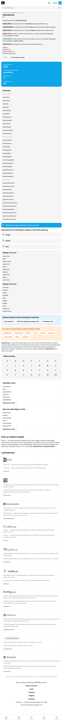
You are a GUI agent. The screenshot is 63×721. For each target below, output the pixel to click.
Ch (56, 375)
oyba (35, 333)
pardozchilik (8, 337)
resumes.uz (49, 676)
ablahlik (5, 415)
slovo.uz (24, 676)
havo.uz (55, 676)
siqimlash (6, 287)
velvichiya (6, 394)
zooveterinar (7, 386)
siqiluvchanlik (7, 261)
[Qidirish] (59, 8)
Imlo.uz (30, 349)
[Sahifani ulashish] (60, 3)
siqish (4, 306)
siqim (4, 259)
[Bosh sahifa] (16, 3)
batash (28, 333)
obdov (17, 337)
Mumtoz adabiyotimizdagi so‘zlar (28, 321)
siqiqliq (5, 303)
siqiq (4, 298)
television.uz (30, 676)
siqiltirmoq (6, 269)
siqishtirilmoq (7, 311)
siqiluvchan (6, 264)
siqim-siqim (6, 256)
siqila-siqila (6, 280)
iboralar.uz (42, 676)
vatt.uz (37, 676)
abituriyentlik (7, 426)
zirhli (4, 389)
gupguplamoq (7, 392)
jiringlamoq (8, 333)
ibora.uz (8, 676)
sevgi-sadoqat (7, 423)
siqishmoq (6, 308)
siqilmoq (5, 272)
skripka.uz (19, 676)
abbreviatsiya (7, 418)
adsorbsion (6, 397)
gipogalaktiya (7, 400)
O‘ (31, 375)
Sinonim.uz (30, 24)
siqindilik (5, 295)
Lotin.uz (32, 27)
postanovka (19, 333)
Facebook (31, 692)
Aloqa (31, 689)
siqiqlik (5, 301)
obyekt (42, 333)
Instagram (31, 699)
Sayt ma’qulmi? (9, 321)
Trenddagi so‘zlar (47, 321)
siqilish (5, 277)
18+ (41, 705)
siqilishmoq (6, 275)
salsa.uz (13, 676)
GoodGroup (30, 705)
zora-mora (51, 333)
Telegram (31, 696)
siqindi (5, 293)
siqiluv (5, 267)
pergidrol (26, 337)
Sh (47, 375)
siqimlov (5, 290)
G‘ (39, 375)
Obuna (23, 705)
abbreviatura (7, 413)
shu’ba (5, 420)
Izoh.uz (33, 30)
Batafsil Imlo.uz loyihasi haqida (43, 446)
